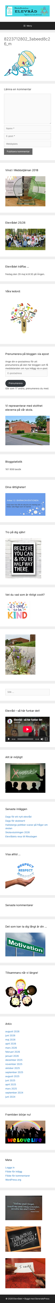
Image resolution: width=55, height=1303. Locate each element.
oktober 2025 (12, 1068)
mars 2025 (11, 1088)
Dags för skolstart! (15, 821)
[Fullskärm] (46, 739)
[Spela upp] (8, 739)
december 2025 (13, 1060)
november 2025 (13, 1064)
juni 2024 (10, 1096)
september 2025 (14, 1072)
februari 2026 (12, 1051)
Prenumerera (16, 383)
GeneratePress (42, 1298)
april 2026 (10, 1043)
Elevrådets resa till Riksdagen (21, 836)
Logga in (10, 1167)
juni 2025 (10, 1080)
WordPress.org (13, 1179)
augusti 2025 (12, 1076)
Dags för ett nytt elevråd (18, 816)
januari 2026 (12, 1056)
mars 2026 (11, 1047)
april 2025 (10, 1084)
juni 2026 (10, 1035)
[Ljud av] (42, 739)
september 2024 (14, 1092)
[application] (27, 729)
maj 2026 (10, 1039)
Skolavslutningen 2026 (17, 832)
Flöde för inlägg (13, 1171)
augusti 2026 (12, 1031)
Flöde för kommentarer (17, 1175)
